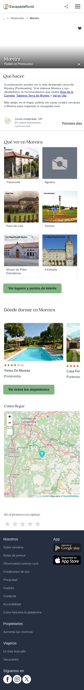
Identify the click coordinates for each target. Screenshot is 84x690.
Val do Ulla (59, 95)
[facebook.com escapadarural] (7, 682)
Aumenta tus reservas (18, 631)
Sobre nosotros (13, 547)
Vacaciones (11, 659)
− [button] (9, 422)
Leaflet (45, 496)
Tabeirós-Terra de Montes (33, 95)
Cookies (8, 588)
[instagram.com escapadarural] (17, 682)
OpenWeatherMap (22, 126)
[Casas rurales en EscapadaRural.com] (18, 6)
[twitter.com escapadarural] (26, 682)
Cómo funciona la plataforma (22, 612)
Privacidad (10, 579)
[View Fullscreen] (10, 432)
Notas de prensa (14, 555)
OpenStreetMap (71, 496)
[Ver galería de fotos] (79, 63)
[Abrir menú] (77, 6)
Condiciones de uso (16, 571)
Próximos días (72, 123)
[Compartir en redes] (66, 6)
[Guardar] (79, 28)
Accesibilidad (12, 604)
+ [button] (9, 416)
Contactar (9, 596)
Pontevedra (17, 18)
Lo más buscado (14, 651)
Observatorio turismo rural (20, 563)
